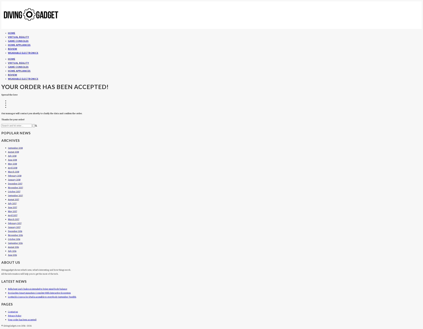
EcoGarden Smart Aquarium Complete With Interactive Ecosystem (39, 292)
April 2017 (12, 215)
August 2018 (13, 151)
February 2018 (14, 175)
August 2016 (13, 247)
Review (12, 49)
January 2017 (14, 227)
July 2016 (12, 251)
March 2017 (13, 219)
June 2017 (12, 207)
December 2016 (15, 231)
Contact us (13, 311)
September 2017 (15, 195)
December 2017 (15, 183)
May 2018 (12, 163)
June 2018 (12, 159)
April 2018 (12, 167)
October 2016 (14, 239)
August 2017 (13, 199)
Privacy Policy (14, 315)
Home (11, 33)
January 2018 (14, 179)
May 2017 (12, 211)
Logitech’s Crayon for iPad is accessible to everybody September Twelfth (42, 296)
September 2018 (15, 147)
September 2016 (15, 243)
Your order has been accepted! (22, 319)
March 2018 (13, 171)
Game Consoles (18, 41)
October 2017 (14, 191)
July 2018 (12, 155)
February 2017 (14, 223)
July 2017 (12, 203)
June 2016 (12, 254)
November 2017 (15, 187)
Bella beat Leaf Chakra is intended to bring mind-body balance (37, 288)
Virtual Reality (18, 37)
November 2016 (15, 235)
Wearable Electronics (23, 53)
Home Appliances (19, 45)
